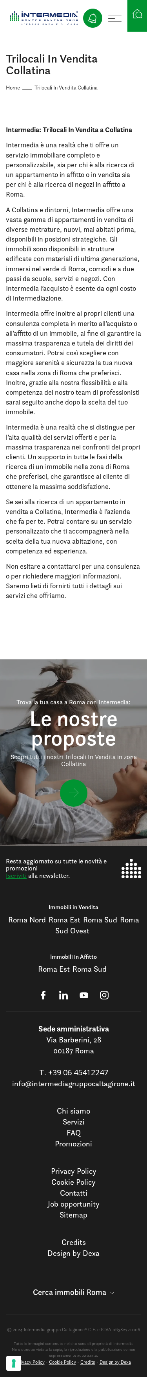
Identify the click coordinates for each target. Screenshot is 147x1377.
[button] (73, 1292)
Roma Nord (27, 919)
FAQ (74, 1132)
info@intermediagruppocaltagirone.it (73, 1083)
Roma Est (64, 919)
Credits (74, 1242)
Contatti (73, 1193)
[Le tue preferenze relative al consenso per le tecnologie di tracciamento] (13, 1363)
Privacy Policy (73, 1171)
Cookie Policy (73, 1182)
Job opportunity (74, 1204)
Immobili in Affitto (73, 956)
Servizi (74, 1121)
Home (13, 87)
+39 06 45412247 (78, 1072)
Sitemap (73, 1214)
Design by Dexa (73, 1253)
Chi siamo (73, 1111)
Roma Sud (100, 919)
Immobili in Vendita (73, 907)
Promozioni (73, 1143)
